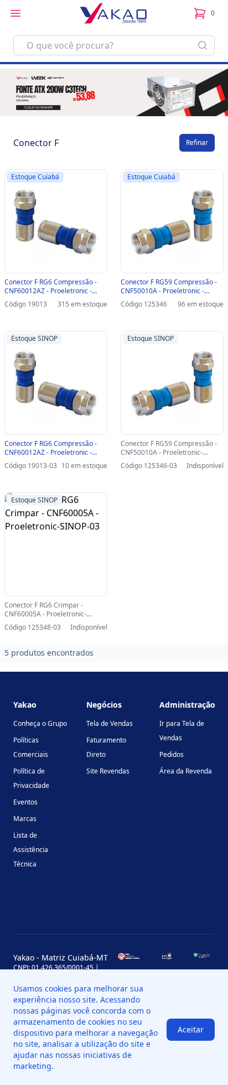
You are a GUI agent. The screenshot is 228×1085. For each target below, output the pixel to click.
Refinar (197, 142)
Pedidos (171, 754)
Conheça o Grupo (40, 723)
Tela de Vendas (109, 723)
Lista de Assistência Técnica (30, 849)
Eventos (25, 802)
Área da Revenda (185, 771)
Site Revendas (107, 771)
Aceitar (191, 1029)
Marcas (25, 818)
